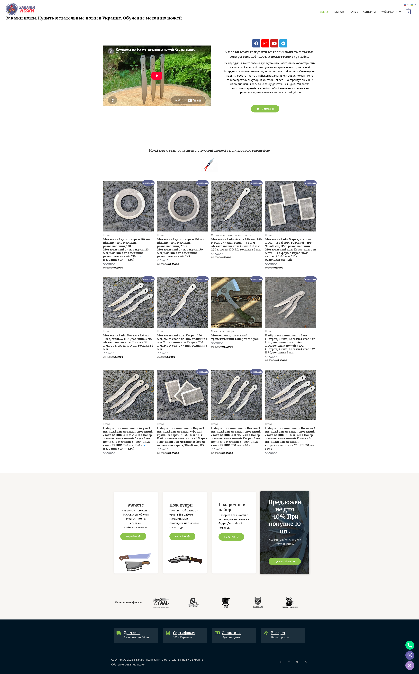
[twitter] (300, 662)
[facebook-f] (292, 662)
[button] (265, 108)
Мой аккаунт (389, 11)
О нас (354, 11)
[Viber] (409, 655)
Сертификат (184, 633)
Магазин (340, 11)
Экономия (231, 633)
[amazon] (306, 662)
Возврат (278, 633)
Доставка (132, 633)
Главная (324, 11)
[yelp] (283, 662)
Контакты (369, 11)
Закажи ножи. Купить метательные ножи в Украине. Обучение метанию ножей (94, 18)
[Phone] (409, 645)
